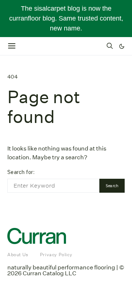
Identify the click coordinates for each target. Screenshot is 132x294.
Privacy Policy (56, 254)
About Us (17, 254)
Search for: (20, 171)
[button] (122, 46)
